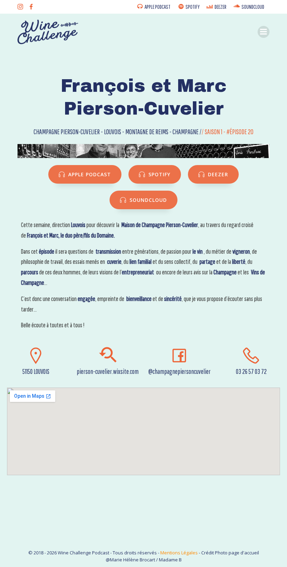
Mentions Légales (179, 552)
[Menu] (264, 32)
